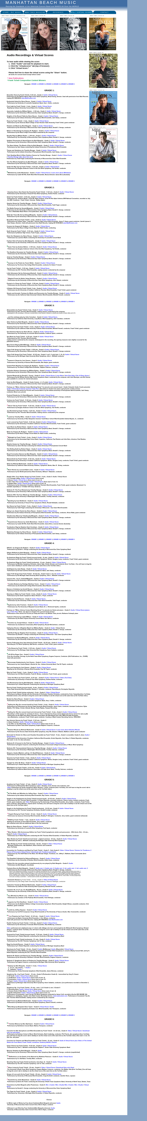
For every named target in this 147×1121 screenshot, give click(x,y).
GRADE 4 (57, 539)
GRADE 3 (49, 539)
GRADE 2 (42, 539)
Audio (28, 967)
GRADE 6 (71, 539)
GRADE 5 (64, 539)
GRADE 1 (34, 539)
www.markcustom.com (60, 996)
